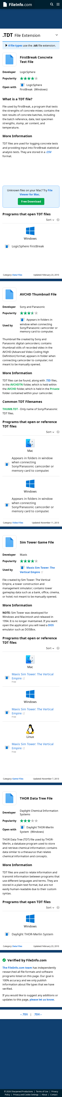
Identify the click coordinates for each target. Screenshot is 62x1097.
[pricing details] (58, 220)
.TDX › (37, 1014)
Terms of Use (42, 1091)
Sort (48, 220)
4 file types (15, 45)
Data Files (17, 274)
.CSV (48, 152)
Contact (53, 1094)
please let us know (42, 999)
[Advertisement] (31, 19)
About (44, 1094)
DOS (51, 625)
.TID (48, 380)
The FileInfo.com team (17, 967)
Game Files (17, 778)
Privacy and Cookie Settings (26, 1094)
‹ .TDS (24, 1014)
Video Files (17, 522)
